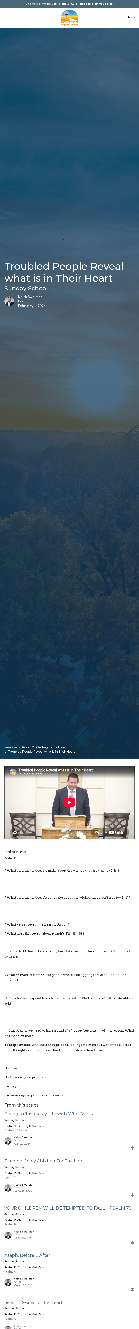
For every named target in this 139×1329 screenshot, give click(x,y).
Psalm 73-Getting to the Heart (44, 747)
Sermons (11, 747)
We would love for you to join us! (70, 3)
